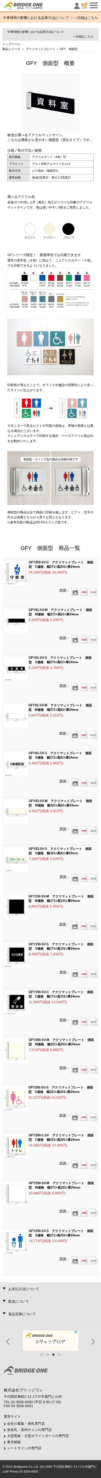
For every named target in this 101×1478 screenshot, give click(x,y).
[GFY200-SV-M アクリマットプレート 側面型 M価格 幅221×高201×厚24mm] (75, 1068)
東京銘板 (14, 1442)
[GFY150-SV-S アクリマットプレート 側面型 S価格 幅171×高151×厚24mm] (75, 972)
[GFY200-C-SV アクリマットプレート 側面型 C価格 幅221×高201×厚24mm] (75, 1163)
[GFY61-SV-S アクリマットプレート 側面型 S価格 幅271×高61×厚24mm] (75, 685)
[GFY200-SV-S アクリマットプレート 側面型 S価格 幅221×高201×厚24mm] (75, 1115)
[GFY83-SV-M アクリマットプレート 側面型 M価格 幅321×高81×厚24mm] (75, 829)
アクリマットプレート (40, 49)
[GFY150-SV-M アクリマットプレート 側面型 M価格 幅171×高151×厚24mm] (75, 924)
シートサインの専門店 (24, 1448)
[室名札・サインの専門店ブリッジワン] (32, 7)
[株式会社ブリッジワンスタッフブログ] (50, 1340)
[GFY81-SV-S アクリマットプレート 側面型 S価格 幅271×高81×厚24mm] (75, 781)
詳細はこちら (87, 18)
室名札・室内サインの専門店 (29, 1430)
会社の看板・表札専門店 (26, 1424)
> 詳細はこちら (84, 36)
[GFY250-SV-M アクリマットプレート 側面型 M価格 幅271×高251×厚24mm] (75, 1211)
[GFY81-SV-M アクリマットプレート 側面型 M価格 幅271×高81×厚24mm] (75, 733)
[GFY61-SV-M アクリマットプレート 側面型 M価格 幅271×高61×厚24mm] (75, 638)
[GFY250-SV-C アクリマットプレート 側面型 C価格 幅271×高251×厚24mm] (75, 590)
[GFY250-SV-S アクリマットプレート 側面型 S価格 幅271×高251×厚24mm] (75, 1259)
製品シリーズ (11, 49)
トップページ (11, 44)
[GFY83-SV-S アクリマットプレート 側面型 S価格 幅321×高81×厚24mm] (75, 877)
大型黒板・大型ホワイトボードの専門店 (38, 1436)
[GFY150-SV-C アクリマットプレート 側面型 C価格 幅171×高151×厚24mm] (75, 1020)
